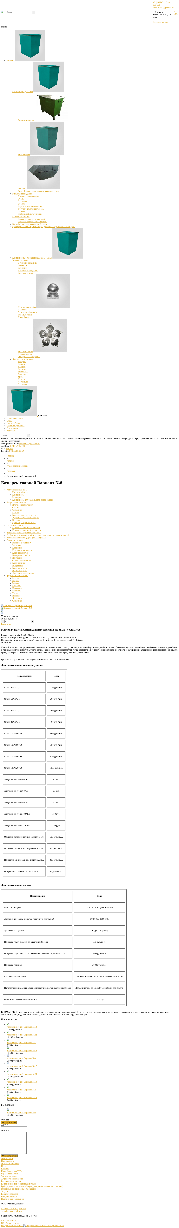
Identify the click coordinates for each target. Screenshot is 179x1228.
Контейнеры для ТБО (22, 91)
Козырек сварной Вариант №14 (22, 1097)
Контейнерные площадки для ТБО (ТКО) (32, 258)
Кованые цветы (25, 351)
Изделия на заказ (15, 418)
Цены (9, 420)
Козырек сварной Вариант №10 (22, 1082)
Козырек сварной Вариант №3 (21, 1058)
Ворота (21, 364)
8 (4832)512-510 (17, 446)
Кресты (22, 204)
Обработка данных (10, 1223)
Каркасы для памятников (30, 206)
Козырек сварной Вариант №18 (22, 1027)
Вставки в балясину (27, 263)
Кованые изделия (9, 1194)
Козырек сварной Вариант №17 (22, 1066)
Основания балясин (27, 312)
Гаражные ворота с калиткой (32, 219)
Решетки (22, 374)
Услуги (4, 1191)
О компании (12, 428)
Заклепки (22, 265)
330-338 (156, 5)
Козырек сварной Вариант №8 (21, 1112)
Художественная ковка (23, 359)
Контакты (11, 430)
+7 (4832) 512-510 (161, 2)
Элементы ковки (20, 260)
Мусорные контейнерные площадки (18, 1189)
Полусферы (24, 317)
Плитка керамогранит (28, 196)
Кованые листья (26, 273)
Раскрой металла (9, 1196)
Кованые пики (25, 315)
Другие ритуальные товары (31, 209)
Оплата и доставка (15, 425)
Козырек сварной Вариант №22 (22, 1035)
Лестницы (23, 382)
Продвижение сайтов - (12, 1225)
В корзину (6, 624)
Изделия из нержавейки (12, 1199)
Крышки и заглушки (28, 270)
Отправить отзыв (9, 1156)
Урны (21, 376)
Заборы (21, 366)
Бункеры (22, 188)
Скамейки (23, 201)
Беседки (22, 361)
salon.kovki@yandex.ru (163, 7)
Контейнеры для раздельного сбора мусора (38, 191)
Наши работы (13, 423)
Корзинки (23, 268)
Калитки (22, 369)
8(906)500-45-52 (16, 451)
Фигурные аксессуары (29, 356)
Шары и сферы (25, 354)
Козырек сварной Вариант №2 (21, 1089)
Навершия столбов (27, 307)
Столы (21, 199)
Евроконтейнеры (26, 120)
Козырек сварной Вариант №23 (22, 1074)
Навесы (22, 379)
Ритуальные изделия (22, 194)
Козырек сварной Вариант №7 (21, 1042)
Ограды (22, 211)
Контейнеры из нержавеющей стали (29, 224)
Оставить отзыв (9, 1122)
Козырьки (23, 371)
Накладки (23, 309)
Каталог (11, 60)
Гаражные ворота (21, 216)
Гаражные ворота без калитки (32, 221)
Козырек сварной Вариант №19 (22, 1050)
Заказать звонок (160, 22)
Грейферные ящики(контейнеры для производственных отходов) (43, 226)
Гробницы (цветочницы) (30, 214)
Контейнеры (24, 154)
